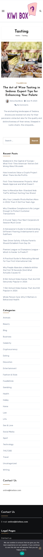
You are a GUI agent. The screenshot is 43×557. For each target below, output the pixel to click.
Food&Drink (21, 83)
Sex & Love (8, 425)
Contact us (6, 538)
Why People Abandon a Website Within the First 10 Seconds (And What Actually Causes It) (20, 270)
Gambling (7, 387)
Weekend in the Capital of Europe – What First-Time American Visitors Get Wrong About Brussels (20, 163)
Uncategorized (10, 463)
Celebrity (7, 343)
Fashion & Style (10, 375)
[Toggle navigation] (3, 11)
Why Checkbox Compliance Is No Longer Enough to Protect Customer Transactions (21, 211)
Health (6, 394)
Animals (6, 318)
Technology (8, 444)
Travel (6, 457)
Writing (6, 470)
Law (5, 413)
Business (7, 337)
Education (7, 362)
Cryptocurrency (10, 349)
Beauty (6, 324)
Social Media (8, 432)
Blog (5, 330)
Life (5, 419)
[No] (40, 548)
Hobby (6, 400)
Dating (6, 356)
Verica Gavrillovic (16, 101)
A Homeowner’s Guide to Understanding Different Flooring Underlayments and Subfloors (21, 231)
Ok (22, 553)
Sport (5, 438)
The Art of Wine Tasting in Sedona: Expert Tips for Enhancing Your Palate (21, 91)
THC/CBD (7, 451)
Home (5, 406)
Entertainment (10, 368)
